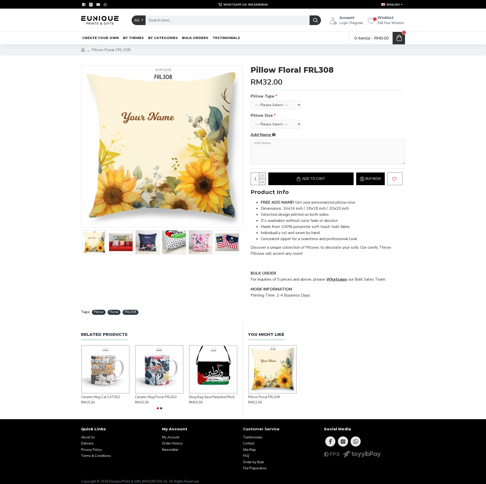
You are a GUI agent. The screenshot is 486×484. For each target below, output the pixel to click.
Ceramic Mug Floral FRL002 (156, 397)
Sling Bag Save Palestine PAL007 (213, 397)
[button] (158, 408)
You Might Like (266, 334)
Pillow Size (262, 115)
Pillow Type (262, 96)
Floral (114, 312)
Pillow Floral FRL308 (264, 397)
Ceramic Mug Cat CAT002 (100, 397)
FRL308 (130, 312)
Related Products (104, 334)
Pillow (99, 312)
